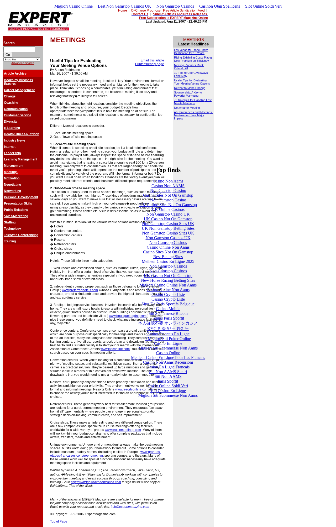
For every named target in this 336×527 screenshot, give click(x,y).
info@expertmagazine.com (130, 507)
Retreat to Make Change (189, 88)
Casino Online (168, 353)
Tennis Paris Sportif (168, 318)
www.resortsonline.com (131, 389)
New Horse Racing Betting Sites (168, 280)
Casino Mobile (168, 308)
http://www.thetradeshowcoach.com (96, 482)
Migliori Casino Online (73, 6)
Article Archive (15, 73)
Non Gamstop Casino (168, 190)
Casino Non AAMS (168, 186)
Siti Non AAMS (168, 376)
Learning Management (20, 159)
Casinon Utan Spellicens (219, 6)
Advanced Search (22, 63)
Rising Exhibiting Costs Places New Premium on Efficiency (193, 59)
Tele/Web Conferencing (21, 235)
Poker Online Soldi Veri (168, 386)
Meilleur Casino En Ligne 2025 (168, 261)
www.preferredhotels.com (80, 290)
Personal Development (21, 197)
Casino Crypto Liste (168, 294)
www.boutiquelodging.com (127, 316)
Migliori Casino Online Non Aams (168, 285)
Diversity (11, 121)
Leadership (12, 153)
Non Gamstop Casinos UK (168, 238)
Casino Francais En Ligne (168, 334)
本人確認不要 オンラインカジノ (168, 323)
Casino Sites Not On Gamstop (168, 195)
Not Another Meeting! (187, 107)
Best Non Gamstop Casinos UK (124, 6)
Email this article (152, 60)
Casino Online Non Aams (168, 247)
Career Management (19, 90)
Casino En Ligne (168, 343)
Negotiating (12, 184)
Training (10, 241)
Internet (9, 147)
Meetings (11, 172)
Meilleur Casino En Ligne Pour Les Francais (168, 357)
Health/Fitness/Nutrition (21, 134)
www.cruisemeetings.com (123, 430)
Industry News (14, 140)
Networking (12, 191)
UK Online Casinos (168, 209)
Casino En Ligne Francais (168, 367)
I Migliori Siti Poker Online (168, 338)
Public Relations (16, 210)
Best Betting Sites (168, 256)
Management (13, 166)
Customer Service (17, 115)
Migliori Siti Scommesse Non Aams (168, 348)
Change (9, 96)
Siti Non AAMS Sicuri (168, 371)
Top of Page (58, 521)
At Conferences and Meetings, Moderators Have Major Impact (193, 115)
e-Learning (12, 128)
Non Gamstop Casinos (175, 6)
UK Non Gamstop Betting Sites (168, 228)
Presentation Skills (18, 203)
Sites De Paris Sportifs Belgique (168, 304)
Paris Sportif (168, 381)
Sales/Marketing (16, 216)
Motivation (11, 178)
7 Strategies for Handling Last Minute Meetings (193, 101)
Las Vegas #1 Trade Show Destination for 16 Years (191, 51)
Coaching (11, 103)
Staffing (9, 222)
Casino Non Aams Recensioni (168, 362)
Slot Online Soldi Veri (263, 6)
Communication (16, 109)
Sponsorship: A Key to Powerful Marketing (188, 94)
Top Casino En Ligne (168, 390)
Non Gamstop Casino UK (168, 214)
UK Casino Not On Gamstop (168, 219)
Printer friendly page (149, 64)
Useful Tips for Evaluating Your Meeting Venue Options (192, 82)
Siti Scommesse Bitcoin (168, 313)
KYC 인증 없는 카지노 (168, 328)
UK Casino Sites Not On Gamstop (168, 204)
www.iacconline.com (115, 349)
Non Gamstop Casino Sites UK (168, 223)
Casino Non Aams (168, 181)
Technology (12, 229)
